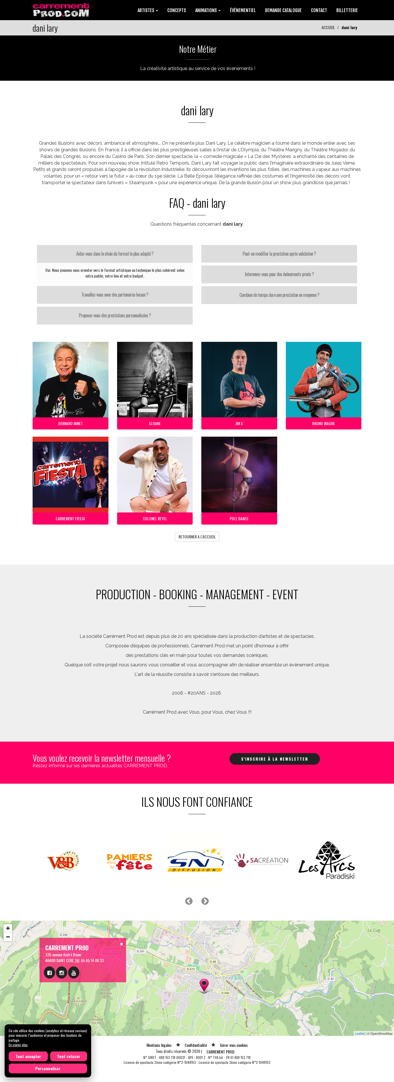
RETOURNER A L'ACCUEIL (197, 537)
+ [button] (8, 928)
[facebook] (49, 972)
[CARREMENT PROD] (62, 9)
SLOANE (155, 423)
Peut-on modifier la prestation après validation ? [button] (279, 253)
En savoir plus (18, 1044)
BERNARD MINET (70, 423)
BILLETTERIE (347, 10)
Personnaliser (48, 1068)
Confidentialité (196, 1045)
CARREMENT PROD (220, 1052)
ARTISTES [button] (146, 10)
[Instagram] (61, 972)
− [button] (8, 936)
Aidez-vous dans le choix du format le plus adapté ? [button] (114, 253)
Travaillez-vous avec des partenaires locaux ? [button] (114, 294)
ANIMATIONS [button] (206, 10)
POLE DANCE (239, 518)
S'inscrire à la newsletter (274, 759)
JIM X (239, 423)
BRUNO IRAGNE (323, 423)
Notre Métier (198, 48)
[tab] (115, 254)
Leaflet (360, 1033)
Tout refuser (68, 1056)
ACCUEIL (328, 27)
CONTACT (319, 10)
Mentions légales (159, 1045)
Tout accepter (28, 1056)
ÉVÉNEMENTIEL (243, 10)
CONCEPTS (176, 10)
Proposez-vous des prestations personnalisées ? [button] (115, 315)
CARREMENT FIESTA (70, 518)
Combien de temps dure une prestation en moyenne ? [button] (279, 294)
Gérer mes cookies (234, 1045)
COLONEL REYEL (155, 518)
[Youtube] (73, 972)
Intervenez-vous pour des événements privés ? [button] (279, 274)
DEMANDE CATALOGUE (283, 10)
